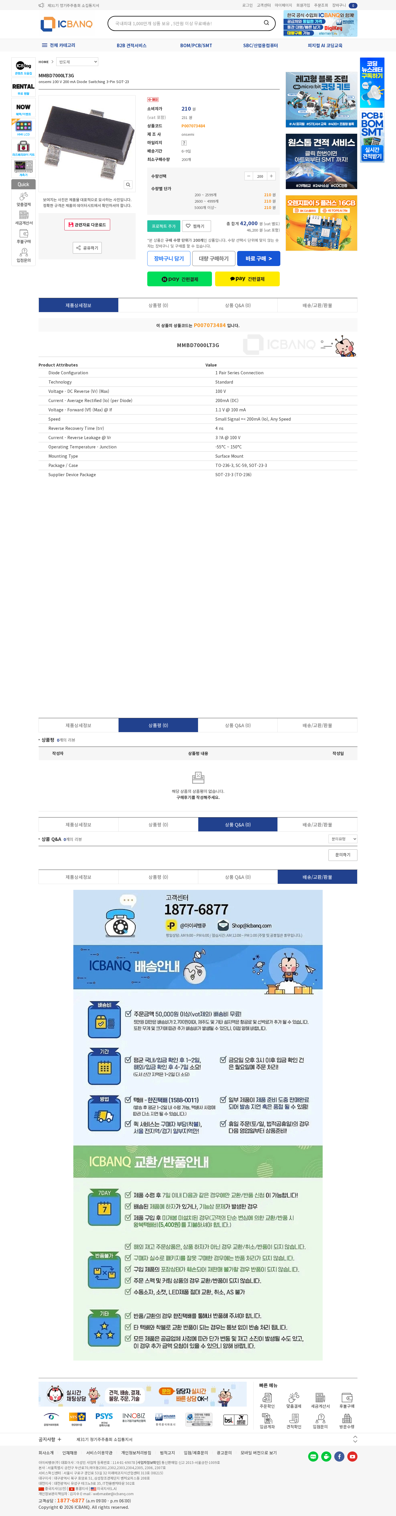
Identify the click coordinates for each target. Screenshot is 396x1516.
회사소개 (46, 1452)
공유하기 (90, 248)
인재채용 (69, 1452)
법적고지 (167, 1452)
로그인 (247, 5)
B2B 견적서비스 (132, 45)
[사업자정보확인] (148, 1462)
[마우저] (165, 1419)
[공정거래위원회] (51, 1419)
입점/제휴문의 (196, 1452)
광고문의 (224, 1452)
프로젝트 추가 (164, 226)
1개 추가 (271, 176)
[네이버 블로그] (313, 1456)
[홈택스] (78, 1419)
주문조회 (321, 5)
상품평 (158, 305)
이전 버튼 (355, 1437)
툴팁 (184, 143)
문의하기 (342, 854)
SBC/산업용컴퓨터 (260, 45)
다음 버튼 (355, 1441)
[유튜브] (352, 1456)
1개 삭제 (249, 176)
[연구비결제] (104, 1419)
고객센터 (264, 5)
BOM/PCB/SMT (196, 45)
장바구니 (343, 5)
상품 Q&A (238, 305)
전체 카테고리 (62, 45)
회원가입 (303, 5)
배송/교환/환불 (317, 305)
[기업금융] (235, 1420)
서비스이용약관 (99, 1452)
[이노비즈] (134, 1419)
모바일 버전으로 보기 (259, 1452)
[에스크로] (199, 1419)
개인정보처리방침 (136, 1452)
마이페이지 (283, 5)
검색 (266, 22)
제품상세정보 (79, 305)
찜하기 (198, 226)
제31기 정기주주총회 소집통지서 (73, 5)
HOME (44, 61)
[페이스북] (339, 1456)
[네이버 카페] (326, 1456)
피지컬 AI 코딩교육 (325, 45)
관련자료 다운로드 (90, 225)
